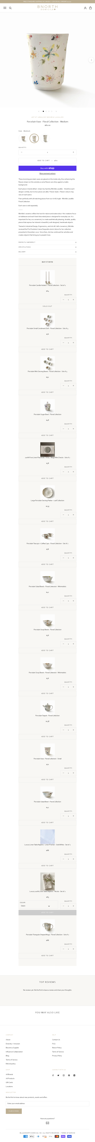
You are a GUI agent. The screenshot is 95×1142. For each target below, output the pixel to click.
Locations (9, 1087)
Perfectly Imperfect (27, 242)
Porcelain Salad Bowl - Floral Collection (47, 802)
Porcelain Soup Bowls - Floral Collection (47, 630)
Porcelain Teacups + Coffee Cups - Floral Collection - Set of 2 (47, 544)
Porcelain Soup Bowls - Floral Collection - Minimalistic (47, 673)
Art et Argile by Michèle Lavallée (47, 117)
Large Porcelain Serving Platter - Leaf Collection (47, 501)
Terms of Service (11, 1060)
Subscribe (14, 1111)
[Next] (56, 111)
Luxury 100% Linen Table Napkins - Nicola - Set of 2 (48, 891)
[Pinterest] (69, 1075)
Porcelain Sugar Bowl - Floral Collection (47, 414)
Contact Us (56, 1040)
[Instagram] (64, 1075)
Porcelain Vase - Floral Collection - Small (47, 759)
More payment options (47, 173)
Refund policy (11, 1064)
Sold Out (47, 306)
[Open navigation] (4, 8)
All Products (10, 1078)
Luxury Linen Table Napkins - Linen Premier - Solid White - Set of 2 (47, 845)
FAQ (53, 1044)
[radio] (23, 138)
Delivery (22, 252)
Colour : (23, 902)
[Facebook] (53, 1075)
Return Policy (57, 1048)
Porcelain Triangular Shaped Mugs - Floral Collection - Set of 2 (47, 935)
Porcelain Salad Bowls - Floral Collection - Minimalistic (47, 587)
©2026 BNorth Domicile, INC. (31, 1133)
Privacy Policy (57, 1056)
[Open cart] (90, 8)
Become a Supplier (12, 1048)
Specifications (25, 247)
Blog (7, 1056)
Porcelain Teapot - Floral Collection (47, 716)
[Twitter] (58, 1075)
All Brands (9, 1074)
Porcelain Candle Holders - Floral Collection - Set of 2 (47, 285)
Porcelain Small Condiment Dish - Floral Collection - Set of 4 (47, 328)
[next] (91, 60)
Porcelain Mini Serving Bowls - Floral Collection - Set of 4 (47, 371)
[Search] (10, 8)
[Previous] (38, 111)
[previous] (3, 60)
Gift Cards (9, 1082)
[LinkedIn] (74, 1075)
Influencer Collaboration (14, 1052)
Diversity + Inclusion (13, 1044)
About (8, 1040)
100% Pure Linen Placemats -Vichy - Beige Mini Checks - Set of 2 (47, 458)
